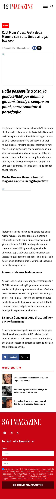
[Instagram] (11, 433)
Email (4, 459)
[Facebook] (5, 433)
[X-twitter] (17, 433)
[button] (34, 48)
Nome (4, 448)
